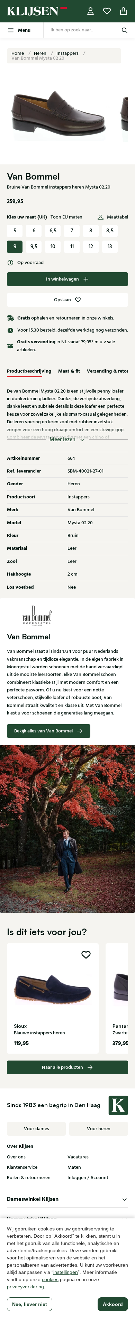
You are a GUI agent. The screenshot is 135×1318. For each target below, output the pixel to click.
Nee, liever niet (29, 1304)
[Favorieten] (107, 11)
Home (18, 53)
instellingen (65, 1272)
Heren (40, 53)
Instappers (68, 53)
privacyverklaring (25, 1286)
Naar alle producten (62, 1067)
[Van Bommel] (67, 615)
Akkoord (113, 1304)
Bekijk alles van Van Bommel (43, 731)
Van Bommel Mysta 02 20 (37, 58)
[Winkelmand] (123, 11)
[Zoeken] (125, 30)
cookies (50, 1279)
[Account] (91, 11)
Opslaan (62, 299)
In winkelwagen (62, 279)
